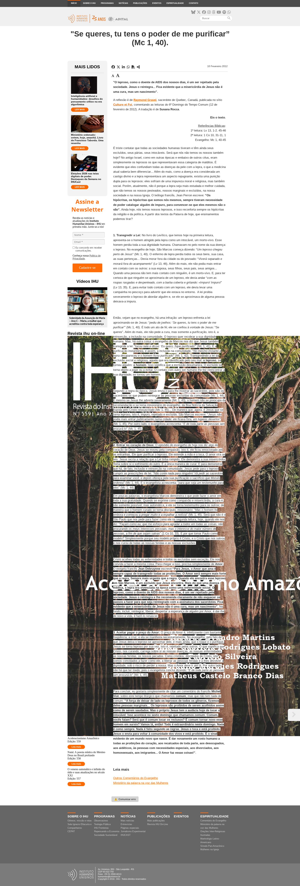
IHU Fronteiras (101, 828)
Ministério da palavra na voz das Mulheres (140, 783)
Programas (107, 3)
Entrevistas (126, 824)
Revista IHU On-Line (157, 824)
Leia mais (76, 747)
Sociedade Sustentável (105, 835)
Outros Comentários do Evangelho (135, 778)
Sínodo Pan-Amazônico (212, 846)
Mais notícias (127, 820)
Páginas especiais (130, 828)
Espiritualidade (175, 3)
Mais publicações (156, 820)
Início (74, 3)
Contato (193, 3)
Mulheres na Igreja (209, 849)
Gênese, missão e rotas (80, 820)
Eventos (156, 3)
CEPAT (71, 831)
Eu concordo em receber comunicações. (89, 249)
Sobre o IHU (89, 3)
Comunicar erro (125, 799)
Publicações (140, 3)
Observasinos (101, 820)
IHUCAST (126, 835)
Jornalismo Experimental (133, 831)
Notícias (123, 3)
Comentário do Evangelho (213, 820)
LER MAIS (80, 109)
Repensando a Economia (106, 831)
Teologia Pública (102, 824)
